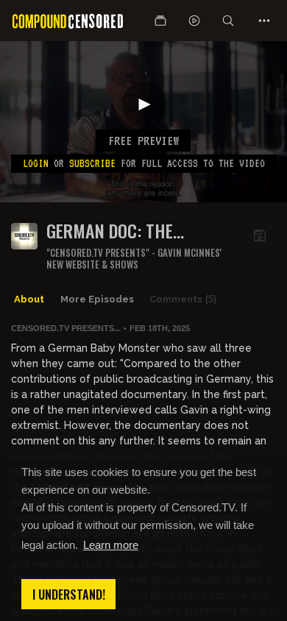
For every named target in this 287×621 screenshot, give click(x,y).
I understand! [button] (68, 594)
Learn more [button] (110, 545)
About (29, 299)
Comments (182, 299)
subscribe (92, 163)
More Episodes (97, 299)
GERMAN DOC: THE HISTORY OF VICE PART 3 (132, 230)
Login (36, 163)
